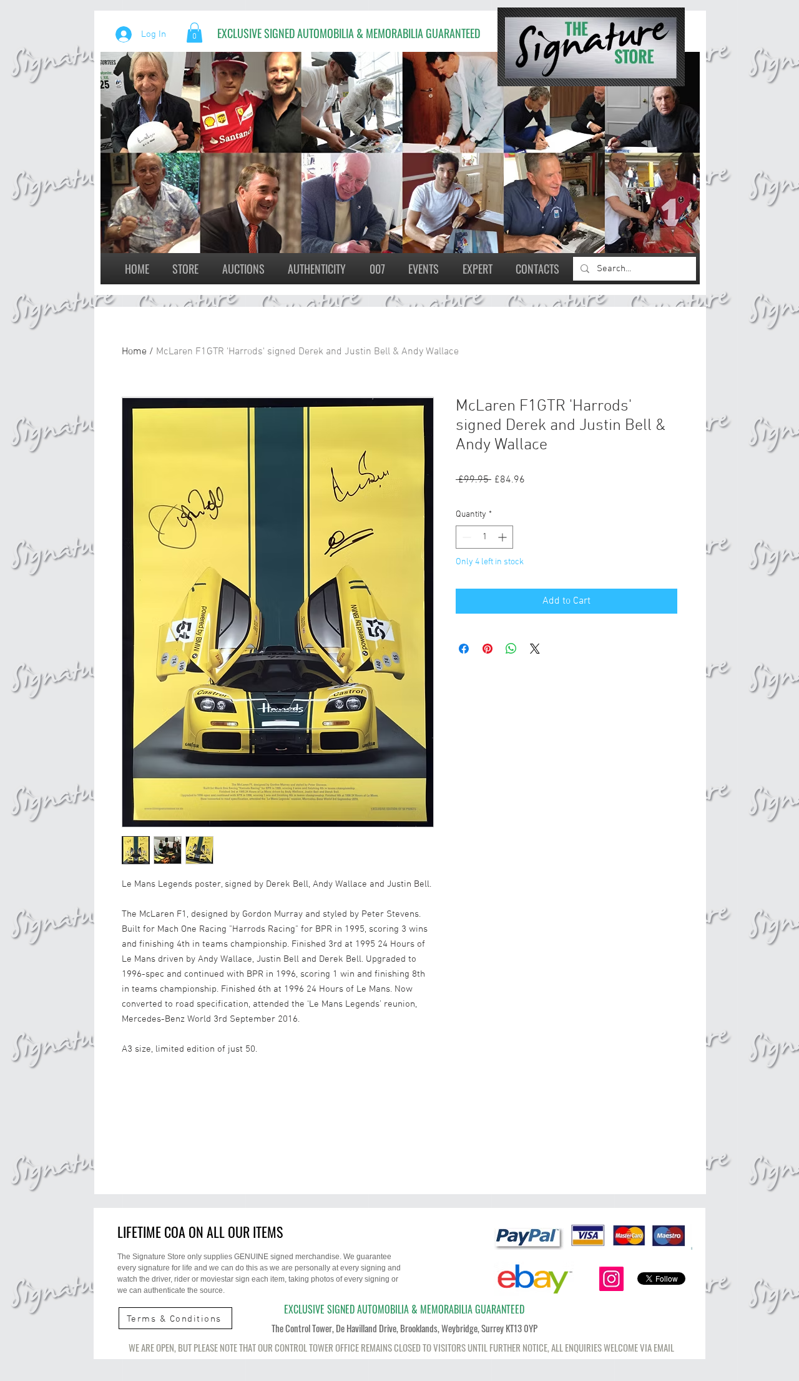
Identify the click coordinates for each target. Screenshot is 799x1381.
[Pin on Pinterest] (487, 648)
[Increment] (503, 537)
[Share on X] (534, 648)
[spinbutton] (484, 537)
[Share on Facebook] (463, 648)
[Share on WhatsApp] (511, 648)
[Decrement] (465, 537)
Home (134, 352)
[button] (194, 32)
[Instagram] (611, 1279)
